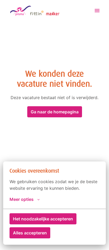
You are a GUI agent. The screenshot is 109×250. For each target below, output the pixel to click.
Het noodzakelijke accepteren (43, 218)
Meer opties (22, 199)
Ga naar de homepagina (55, 111)
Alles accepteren (30, 232)
